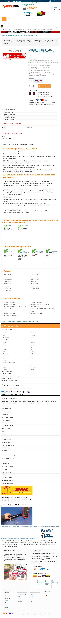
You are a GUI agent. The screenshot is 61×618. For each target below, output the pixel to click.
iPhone (5, 367)
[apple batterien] (23, 392)
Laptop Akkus (5, 339)
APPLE (4, 344)
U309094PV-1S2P (23, 29)
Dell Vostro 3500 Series (37, 313)
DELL (4, 347)
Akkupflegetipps (22, 594)
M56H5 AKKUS (7, 274)
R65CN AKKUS (34, 283)
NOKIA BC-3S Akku (7, 477)
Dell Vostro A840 (35, 306)
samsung (20, 394)
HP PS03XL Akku (6, 463)
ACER (4, 342)
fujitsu (8, 394)
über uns (36, 1)
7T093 (3, 129)
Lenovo (33, 335)
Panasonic (6, 357)
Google (5, 335)
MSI (32, 353)
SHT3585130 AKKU (6, 450)
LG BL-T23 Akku (6, 469)
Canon (18, 376)
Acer (4, 332)
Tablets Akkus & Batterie (8, 371)
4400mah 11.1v (31, 401)
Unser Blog (6, 23)
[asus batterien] (8, 392)
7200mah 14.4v (44, 403)
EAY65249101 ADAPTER (8, 417)
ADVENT (33, 342)
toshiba (3, 394)
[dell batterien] (3, 392)
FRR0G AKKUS (8, 279)
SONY (4, 358)
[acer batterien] (18, 392)
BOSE (9, 376)
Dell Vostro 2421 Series (10, 302)
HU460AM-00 (15, 29)
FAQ (19, 596)
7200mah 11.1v (35, 403)
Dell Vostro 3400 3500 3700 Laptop (40, 304)
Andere (3, 376)
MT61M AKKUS (35, 288)
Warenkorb (54, 7)
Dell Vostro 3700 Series (10, 309)
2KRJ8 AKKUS (34, 277)
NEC (32, 355)
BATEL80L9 (9, 29)
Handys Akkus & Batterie (8, 362)
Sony (32, 337)
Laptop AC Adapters (7, 329)
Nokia (32, 369)
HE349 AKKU (5, 414)
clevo (15, 394)
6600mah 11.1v (26, 403)
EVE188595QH (52, 29)
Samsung (5, 373)
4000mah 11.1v (13, 401)
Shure (13, 376)
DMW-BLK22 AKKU (6, 437)
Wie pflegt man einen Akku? (46, 96)
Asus (32, 332)
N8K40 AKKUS (34, 281)
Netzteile (4, 380)
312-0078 (29, 127)
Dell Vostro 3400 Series (10, 313)
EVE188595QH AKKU (7, 442)
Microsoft (6, 337)
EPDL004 (33, 56)
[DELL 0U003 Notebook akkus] (14, 49)
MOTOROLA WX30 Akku (8, 458)
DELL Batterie (50, 104)
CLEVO (4, 346)
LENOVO (33, 351)
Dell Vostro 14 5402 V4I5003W (11, 315)
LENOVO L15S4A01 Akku (8, 475)
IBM (4, 351)
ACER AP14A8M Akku (7, 472)
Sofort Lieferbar (48, 19)
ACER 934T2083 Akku (7, 483)
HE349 (47, 29)
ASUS (32, 344)
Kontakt (18, 1)
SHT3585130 (36, 29)
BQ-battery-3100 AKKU (8, 434)
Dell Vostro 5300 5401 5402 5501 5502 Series (15, 306)
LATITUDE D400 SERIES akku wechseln (46, 102)
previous (33, 584)
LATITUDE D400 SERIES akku (35, 104)
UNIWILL (5, 360)
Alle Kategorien (11, 19)
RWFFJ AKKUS (35, 286)
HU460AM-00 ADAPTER (7, 425)
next (58, 584)
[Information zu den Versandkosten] (16, 502)
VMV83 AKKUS (7, 277)
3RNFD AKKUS (7, 290)
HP (31, 334)
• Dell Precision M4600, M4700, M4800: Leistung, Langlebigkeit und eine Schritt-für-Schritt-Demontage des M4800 (25, 210)
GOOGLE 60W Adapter (7, 480)
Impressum (7, 607)
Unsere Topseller (30, 19)
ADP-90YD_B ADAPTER (7, 423)
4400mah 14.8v (39, 401)
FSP (16, 380)
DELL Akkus (24, 35)
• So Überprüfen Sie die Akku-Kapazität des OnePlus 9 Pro (14, 209)
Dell (4, 334)
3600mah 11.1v (5, 401)
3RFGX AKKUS (7, 288)
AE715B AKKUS (35, 279)
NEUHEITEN (21, 19)
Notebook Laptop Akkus (13, 35)
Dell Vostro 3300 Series (10, 304)
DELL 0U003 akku (32, 35)
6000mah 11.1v (17, 403)
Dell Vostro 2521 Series (37, 302)
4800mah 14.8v (48, 401)
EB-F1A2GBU (42, 29)
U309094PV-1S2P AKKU (8, 445)
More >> (3, 405)
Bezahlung (47, 1)
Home (4, 19)
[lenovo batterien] (13, 392)
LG (4, 353)
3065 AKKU (4, 431)
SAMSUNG (33, 357)
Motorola (33, 367)
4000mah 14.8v (22, 401)
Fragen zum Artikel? (44, 94)
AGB (6, 605)
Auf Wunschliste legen (45, 92)
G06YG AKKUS (7, 283)
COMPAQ (33, 346)
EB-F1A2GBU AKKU (6, 420)
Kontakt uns (21, 599)
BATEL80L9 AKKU (6, 412)
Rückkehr (41, 1)
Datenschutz (8, 609)
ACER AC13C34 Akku (7, 461)
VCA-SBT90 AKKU (6, 428)
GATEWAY (5, 349)
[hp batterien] (28, 392)
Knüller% (39, 19)
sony (12, 394)
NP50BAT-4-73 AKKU (7, 439)
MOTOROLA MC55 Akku (8, 466)
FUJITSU (33, 347)
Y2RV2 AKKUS (7, 281)
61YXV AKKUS (34, 274)
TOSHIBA (33, 358)
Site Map (20, 601)
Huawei (5, 369)
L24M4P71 (29, 29)
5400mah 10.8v (9, 403)
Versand (53, 1)
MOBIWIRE (5, 355)
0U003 (45, 104)
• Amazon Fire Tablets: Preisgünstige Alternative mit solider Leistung (16, 212)
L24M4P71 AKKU (6, 448)
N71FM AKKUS (7, 286)
